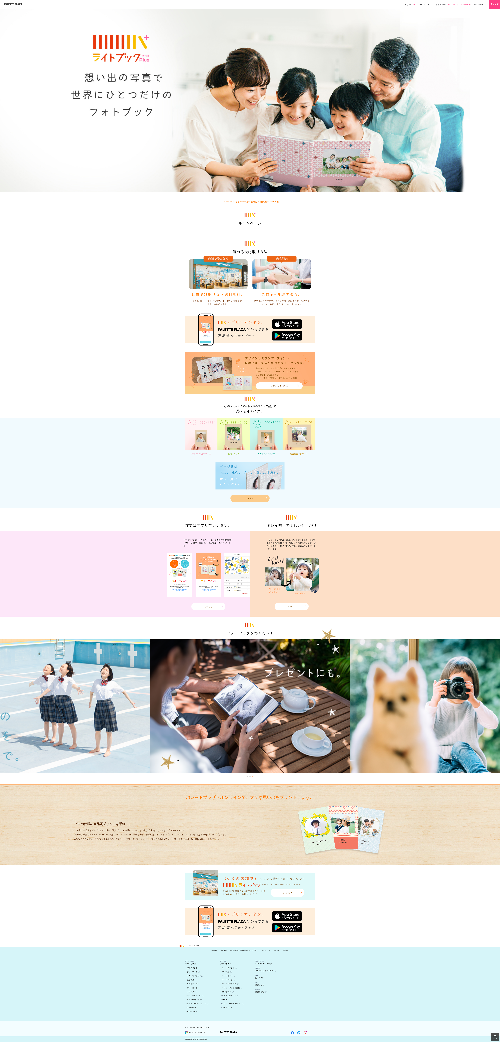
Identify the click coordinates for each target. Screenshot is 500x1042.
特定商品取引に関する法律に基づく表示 (243, 950)
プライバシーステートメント (269, 950)
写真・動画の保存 (194, 1000)
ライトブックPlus (460, 5)
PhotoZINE (478, 5)
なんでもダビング (229, 996)
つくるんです (227, 1007)
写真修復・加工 (193, 984)
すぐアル (408, 5)
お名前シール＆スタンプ (196, 1003)
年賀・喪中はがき (194, 976)
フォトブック (192, 972)
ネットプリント (228, 968)
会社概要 (214, 950)
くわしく (250, 498)
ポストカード (192, 988)
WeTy (224, 1000)
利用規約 (224, 950)
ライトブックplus (229, 984)
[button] (247, 776)
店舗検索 (494, 4)
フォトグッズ (192, 992)
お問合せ (286, 950)
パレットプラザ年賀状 (231, 988)
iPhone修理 (191, 1007)
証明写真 (190, 980)
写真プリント (192, 968)
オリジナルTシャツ (194, 996)
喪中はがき (226, 992)
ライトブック (441, 5)
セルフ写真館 (192, 1011)
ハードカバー (423, 5)
